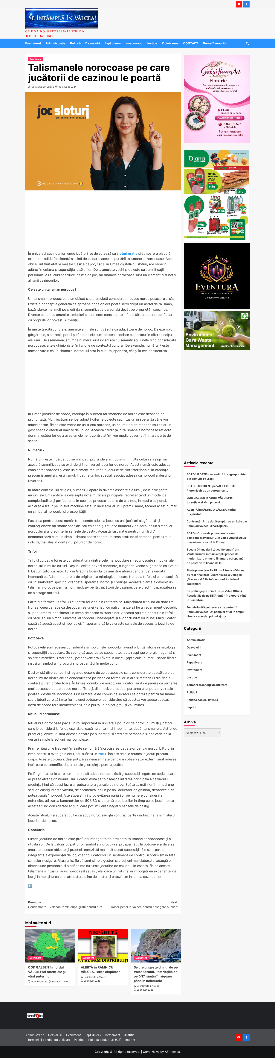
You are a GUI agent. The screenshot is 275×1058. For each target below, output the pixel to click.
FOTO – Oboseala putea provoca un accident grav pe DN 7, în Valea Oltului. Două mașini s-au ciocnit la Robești (216, 537)
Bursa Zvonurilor (215, 43)
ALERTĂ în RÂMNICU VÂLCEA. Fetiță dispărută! (211, 512)
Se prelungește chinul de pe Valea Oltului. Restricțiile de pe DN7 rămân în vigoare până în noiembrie (217, 595)
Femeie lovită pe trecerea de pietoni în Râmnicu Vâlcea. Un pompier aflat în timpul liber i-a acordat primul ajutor (215, 612)
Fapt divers (113, 43)
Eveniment (33, 43)
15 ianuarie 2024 (67, 86)
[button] (247, 43)
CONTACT (190, 43)
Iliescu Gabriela (39, 981)
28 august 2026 (145, 989)
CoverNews (151, 1052)
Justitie (151, 43)
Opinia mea (170, 43)
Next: (144, 904)
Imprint (191, 707)
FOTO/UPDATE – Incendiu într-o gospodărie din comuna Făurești (216, 476)
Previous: (65, 904)
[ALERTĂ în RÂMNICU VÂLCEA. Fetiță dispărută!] (103, 945)
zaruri (102, 754)
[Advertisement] (103, 223)
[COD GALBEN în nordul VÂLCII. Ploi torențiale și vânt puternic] (50, 945)
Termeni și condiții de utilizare (207, 685)
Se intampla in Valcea (42, 86)
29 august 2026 (92, 980)
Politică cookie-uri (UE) (202, 700)
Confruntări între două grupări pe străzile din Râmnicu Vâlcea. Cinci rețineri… (217, 524)
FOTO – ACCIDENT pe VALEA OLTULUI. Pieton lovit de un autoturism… (213, 488)
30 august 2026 (60, 981)
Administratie (55, 43)
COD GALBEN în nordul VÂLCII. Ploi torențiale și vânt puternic (47, 971)
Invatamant (134, 43)
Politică (75, 43)
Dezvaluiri (92, 43)
